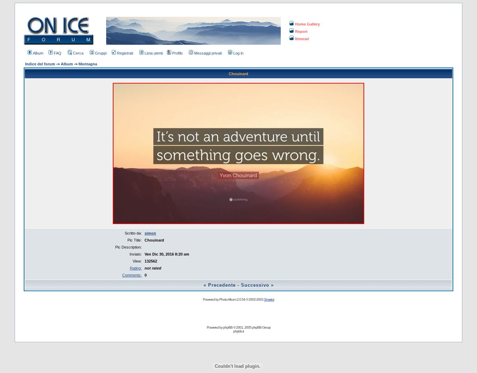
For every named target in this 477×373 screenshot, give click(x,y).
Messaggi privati (208, 53)
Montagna (88, 64)
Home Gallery (307, 24)
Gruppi (101, 53)
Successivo (255, 285)
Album (38, 53)
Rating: (136, 268)
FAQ (57, 53)
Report (301, 31)
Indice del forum (40, 64)
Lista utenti (154, 53)
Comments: (132, 275)
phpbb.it (238, 331)
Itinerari (302, 39)
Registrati (125, 53)
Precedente (222, 285)
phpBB (228, 327)
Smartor (269, 299)
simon (150, 233)
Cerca (78, 53)
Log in (238, 53)
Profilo (177, 53)
